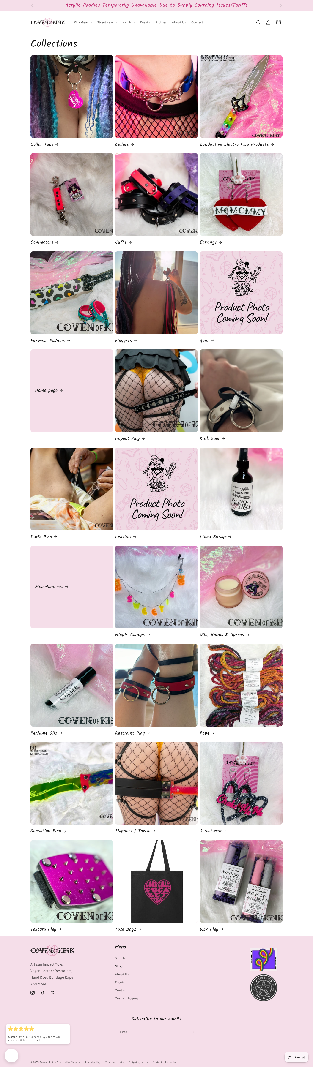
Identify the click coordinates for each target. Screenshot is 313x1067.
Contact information (165, 1061)
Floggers (123, 341)
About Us (122, 974)
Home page (46, 391)
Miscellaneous (49, 587)
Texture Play (43, 929)
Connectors (42, 243)
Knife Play (41, 537)
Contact (121, 990)
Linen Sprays (213, 537)
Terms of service (115, 1061)
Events (120, 982)
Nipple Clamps (130, 635)
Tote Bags (125, 929)
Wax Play (209, 929)
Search (120, 958)
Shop (119, 966)
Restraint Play (130, 733)
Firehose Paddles (47, 341)
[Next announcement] (281, 5)
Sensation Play (45, 831)
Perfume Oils (43, 733)
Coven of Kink (48, 1062)
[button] (82, 22)
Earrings (208, 243)
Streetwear (211, 831)
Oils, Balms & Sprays (222, 635)
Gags (205, 341)
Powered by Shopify (68, 1062)
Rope (205, 733)
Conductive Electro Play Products (234, 144)
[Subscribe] (192, 1032)
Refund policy (93, 1061)
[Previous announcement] (32, 5)
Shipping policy (138, 1061)
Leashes (123, 537)
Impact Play (127, 439)
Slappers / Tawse (133, 831)
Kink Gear (210, 439)
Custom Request (127, 998)
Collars (122, 144)
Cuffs (120, 243)
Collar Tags (42, 144)
